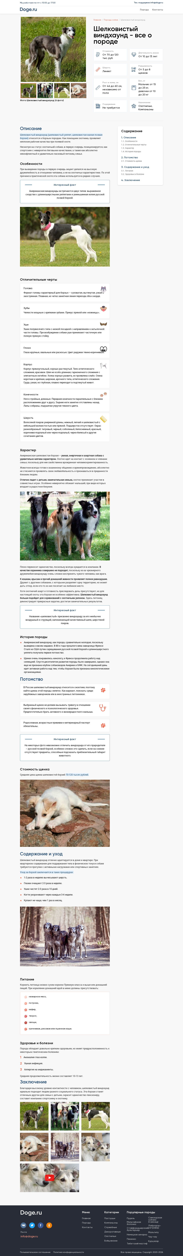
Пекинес (131, 1239)
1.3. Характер (127, 148)
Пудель (131, 1218)
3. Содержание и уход (135, 167)
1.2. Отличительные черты (133, 144)
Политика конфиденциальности (68, 1252)
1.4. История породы (131, 151)
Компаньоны (111, 1222)
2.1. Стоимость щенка (131, 161)
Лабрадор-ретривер (154, 1226)
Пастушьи (109, 1218)
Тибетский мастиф (137, 1243)
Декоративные (112, 1231)
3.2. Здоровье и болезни (132, 174)
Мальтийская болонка (134, 1223)
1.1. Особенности (129, 141)
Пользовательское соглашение (35, 1252)
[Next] (80, 49)
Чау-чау (152, 1237)
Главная (86, 1218)
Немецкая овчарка (137, 1234)
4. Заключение (130, 180)
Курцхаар (153, 1241)
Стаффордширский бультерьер (137, 1229)
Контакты (157, 9)
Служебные (110, 1227)
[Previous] (26, 49)
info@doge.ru (156, 2)
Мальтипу (153, 1232)
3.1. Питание (127, 170)
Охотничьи (110, 1236)
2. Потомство (129, 157)
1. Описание (128, 137)
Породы (144, 9)
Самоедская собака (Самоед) (155, 1219)
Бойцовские (111, 1240)
